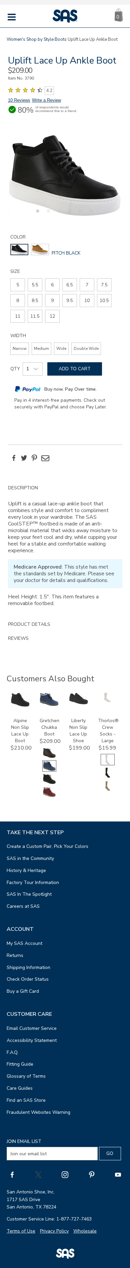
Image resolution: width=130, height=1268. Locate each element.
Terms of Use (21, 1231)
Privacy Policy (54, 1231)
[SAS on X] (38, 1174)
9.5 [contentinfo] (69, 300)
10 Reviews (19, 100)
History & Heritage (26, 870)
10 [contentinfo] (87, 300)
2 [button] (47, 214)
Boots (61, 39)
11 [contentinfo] (17, 316)
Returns (15, 955)
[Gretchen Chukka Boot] (49, 704)
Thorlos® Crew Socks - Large (108, 730)
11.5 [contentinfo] (34, 316)
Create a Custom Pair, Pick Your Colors (47, 846)
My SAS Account (24, 943)
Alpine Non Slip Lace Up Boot (20, 730)
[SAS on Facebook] (12, 1174)
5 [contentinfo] (17, 285)
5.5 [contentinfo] (35, 285)
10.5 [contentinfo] (104, 300)
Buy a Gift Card (23, 991)
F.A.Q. (12, 1052)
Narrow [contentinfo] (20, 348)
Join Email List (24, 1141)
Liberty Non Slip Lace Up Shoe (78, 730)
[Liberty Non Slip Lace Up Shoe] (78, 703)
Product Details (29, 624)
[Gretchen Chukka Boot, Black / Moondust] (49, 783)
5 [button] (79, 214)
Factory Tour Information (33, 882)
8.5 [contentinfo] (35, 300)
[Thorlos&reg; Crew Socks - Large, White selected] (108, 764)
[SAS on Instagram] (65, 1174)
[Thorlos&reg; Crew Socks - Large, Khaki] (108, 790)
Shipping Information (28, 967)
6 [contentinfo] (52, 285)
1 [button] (37, 214)
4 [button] (69, 214)
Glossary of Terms (26, 1076)
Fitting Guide (20, 1064)
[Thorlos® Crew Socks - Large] (107, 700)
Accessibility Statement (32, 1040)
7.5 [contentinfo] (104, 285)
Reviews (18, 638)
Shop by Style (40, 39)
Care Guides (20, 1088)
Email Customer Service (32, 1028)
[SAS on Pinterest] (91, 1174)
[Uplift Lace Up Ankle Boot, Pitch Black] (65, 175)
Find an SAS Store (26, 1100)
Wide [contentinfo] (61, 348)
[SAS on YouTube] (118, 1174)
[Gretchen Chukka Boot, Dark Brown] (49, 757)
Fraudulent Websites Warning (38, 1112)
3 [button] (58, 214)
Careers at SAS (23, 906)
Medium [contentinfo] (41, 348)
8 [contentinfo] (17, 300)
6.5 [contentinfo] (69, 285)
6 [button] (90, 214)
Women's (16, 39)
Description (23, 488)
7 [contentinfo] (87, 285)
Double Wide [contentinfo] (86, 348)
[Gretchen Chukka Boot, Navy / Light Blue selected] (49, 770)
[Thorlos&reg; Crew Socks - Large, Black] (108, 777)
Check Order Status (28, 979)
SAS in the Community (30, 858)
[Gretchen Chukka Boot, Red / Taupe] (49, 796)
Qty (15, 369)
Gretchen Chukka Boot (49, 727)
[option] (65, 175)
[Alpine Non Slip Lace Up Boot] (20, 705)
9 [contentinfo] (52, 300)
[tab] (65, 549)
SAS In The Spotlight (29, 894)
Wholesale (85, 1231)
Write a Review (46, 100)
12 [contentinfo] (52, 316)
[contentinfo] (19, 249)
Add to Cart (75, 369)
